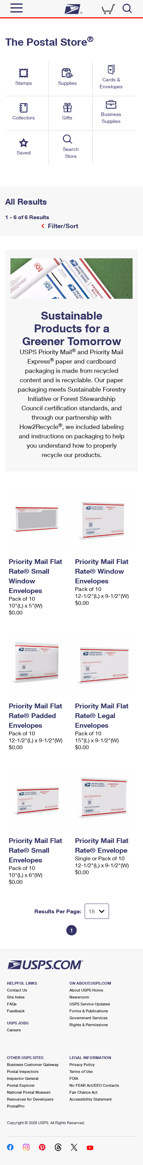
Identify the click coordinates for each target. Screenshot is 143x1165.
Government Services (88, 1017)
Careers (14, 1030)
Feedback (16, 1011)
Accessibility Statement (90, 1099)
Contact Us (17, 990)
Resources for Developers (30, 1099)
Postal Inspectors (23, 1071)
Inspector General (23, 1078)
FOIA (73, 1078)
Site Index (16, 997)
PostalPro (16, 1106)
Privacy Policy (82, 1064)
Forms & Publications (88, 1011)
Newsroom (79, 997)
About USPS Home (86, 990)
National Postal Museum (29, 1092)
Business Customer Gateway (33, 1064)
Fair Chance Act (83, 1092)
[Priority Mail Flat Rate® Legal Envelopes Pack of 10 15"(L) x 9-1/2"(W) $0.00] (104, 662)
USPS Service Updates (89, 1004)
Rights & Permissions (88, 1024)
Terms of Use (81, 1071)
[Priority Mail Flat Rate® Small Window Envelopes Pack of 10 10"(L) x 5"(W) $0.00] (38, 518)
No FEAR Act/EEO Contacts (94, 1085)
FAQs (12, 1004)
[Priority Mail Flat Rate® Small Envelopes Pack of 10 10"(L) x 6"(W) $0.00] (38, 797)
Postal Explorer (21, 1085)
